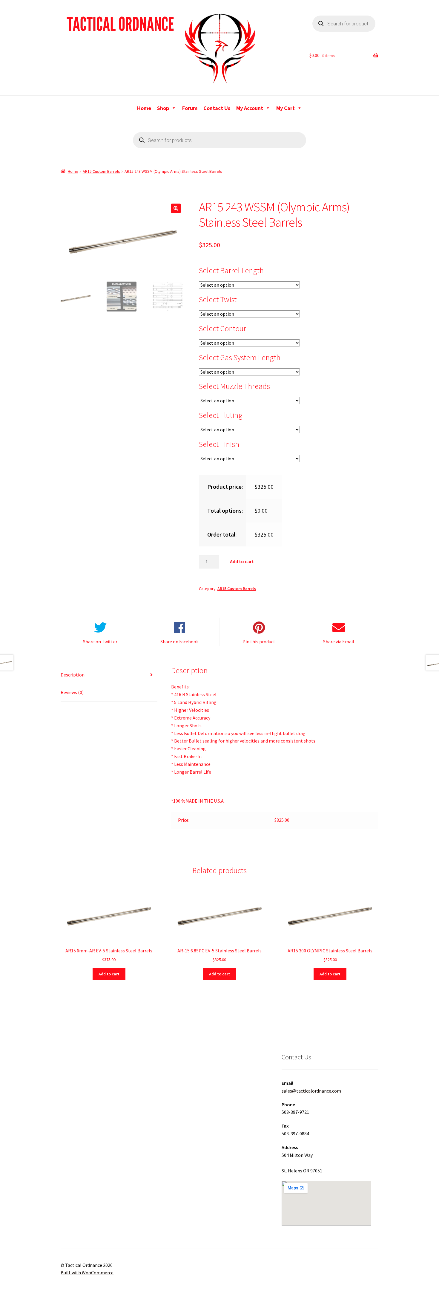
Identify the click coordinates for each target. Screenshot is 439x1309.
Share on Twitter (100, 641)
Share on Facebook (179, 641)
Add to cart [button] (109, 974)
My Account (249, 108)
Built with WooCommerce (87, 1273)
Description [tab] (73, 675)
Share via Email (338, 641)
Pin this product (258, 641)
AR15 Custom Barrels (101, 171)
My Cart (285, 108)
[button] (176, 208)
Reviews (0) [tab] (72, 692)
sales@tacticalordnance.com (311, 1091)
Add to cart (242, 561)
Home (144, 108)
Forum (189, 108)
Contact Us (216, 108)
